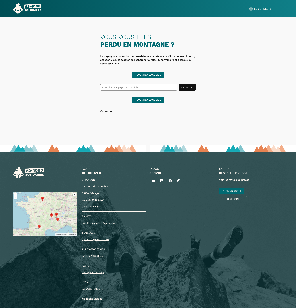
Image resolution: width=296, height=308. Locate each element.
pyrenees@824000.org (95, 239)
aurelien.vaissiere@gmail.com (99, 223)
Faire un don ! (231, 190)
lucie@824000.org (93, 199)
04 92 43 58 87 (91, 206)
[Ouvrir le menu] (281, 9)
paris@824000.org (93, 272)
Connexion (106, 111)
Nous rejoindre (233, 199)
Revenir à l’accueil (148, 74)
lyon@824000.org (92, 288)
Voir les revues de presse (234, 179)
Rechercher (187, 87)
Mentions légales (92, 298)
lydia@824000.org (92, 256)
